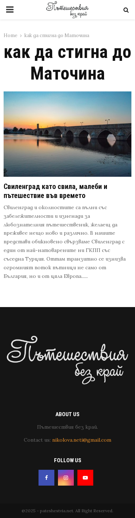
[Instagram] (66, 478)
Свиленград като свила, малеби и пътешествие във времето (55, 191)
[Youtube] (85, 478)
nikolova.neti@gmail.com (81, 440)
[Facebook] (46, 478)
